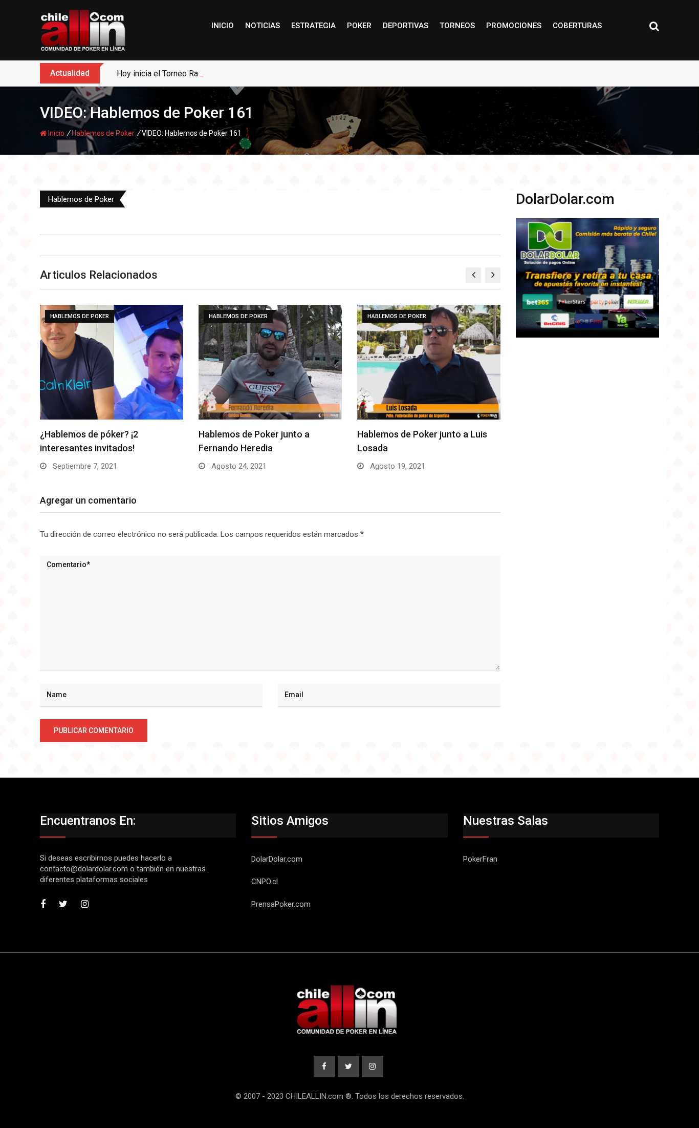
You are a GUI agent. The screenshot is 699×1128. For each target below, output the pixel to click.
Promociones (513, 25)
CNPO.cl (264, 881)
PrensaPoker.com (281, 904)
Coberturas (577, 25)
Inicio (222, 25)
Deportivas (405, 25)
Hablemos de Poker (103, 133)
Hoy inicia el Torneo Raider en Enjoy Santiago (197, 73)
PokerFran (480, 859)
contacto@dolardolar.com (84, 868)
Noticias (262, 25)
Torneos (457, 25)
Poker (359, 25)
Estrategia (313, 25)
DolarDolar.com (276, 859)
